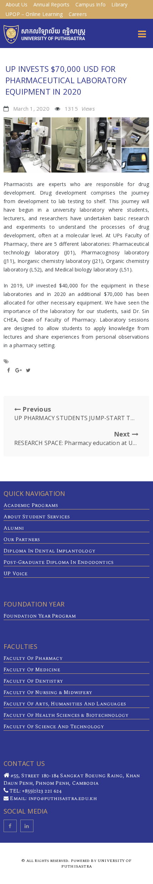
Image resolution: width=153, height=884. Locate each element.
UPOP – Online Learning (34, 14)
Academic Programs (31, 505)
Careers (78, 14)
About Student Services (37, 516)
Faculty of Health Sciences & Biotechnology (66, 715)
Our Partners (22, 539)
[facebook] (10, 826)
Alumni (14, 528)
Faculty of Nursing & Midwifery (48, 692)
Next (76, 438)
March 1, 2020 (31, 108)
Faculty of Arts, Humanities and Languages (65, 703)
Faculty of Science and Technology (54, 726)
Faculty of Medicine (32, 669)
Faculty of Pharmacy (33, 658)
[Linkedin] (26, 826)
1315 (80, 108)
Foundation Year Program (40, 616)
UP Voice (16, 573)
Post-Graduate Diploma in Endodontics (59, 562)
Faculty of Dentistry (33, 681)
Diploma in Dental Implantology (49, 551)
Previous (76, 413)
